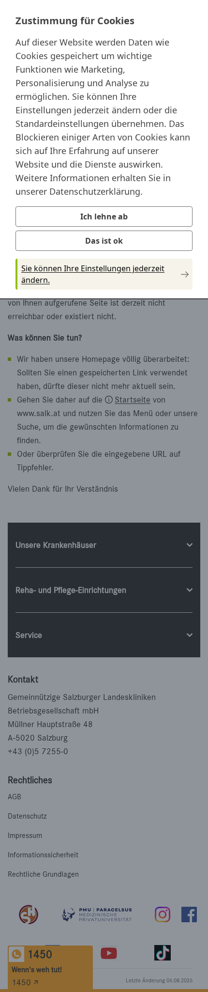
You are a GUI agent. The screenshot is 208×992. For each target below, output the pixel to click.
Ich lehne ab (104, 216)
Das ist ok (104, 240)
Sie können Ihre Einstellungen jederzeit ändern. (92, 274)
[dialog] (104, 148)
